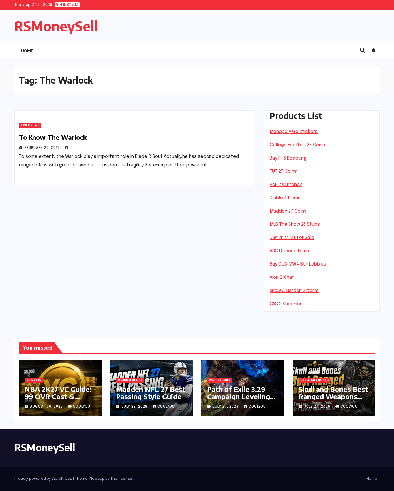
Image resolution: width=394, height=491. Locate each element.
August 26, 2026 (47, 407)
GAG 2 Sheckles (286, 304)
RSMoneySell (56, 26)
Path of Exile (219, 380)
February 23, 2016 (43, 148)
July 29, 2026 (135, 407)
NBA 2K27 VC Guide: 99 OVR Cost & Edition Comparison (58, 396)
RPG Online (30, 125)
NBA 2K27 (34, 380)
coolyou (81, 407)
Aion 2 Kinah (282, 277)
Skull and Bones (314, 380)
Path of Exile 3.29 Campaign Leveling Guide (238, 396)
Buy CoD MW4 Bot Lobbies (298, 264)
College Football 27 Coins (297, 145)
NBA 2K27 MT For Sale (292, 237)
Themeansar (122, 479)
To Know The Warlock (53, 137)
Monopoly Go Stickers (294, 131)
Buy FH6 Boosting (288, 158)
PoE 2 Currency (286, 184)
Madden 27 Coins (288, 211)
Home (27, 50)
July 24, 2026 (317, 407)
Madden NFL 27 (130, 380)
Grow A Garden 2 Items (294, 290)
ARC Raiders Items (289, 251)
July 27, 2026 (226, 407)
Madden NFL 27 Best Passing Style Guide (150, 393)
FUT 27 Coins (283, 171)
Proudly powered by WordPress (43, 479)
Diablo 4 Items (285, 198)
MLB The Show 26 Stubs (295, 224)
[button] (362, 50)
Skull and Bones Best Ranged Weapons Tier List (333, 396)
